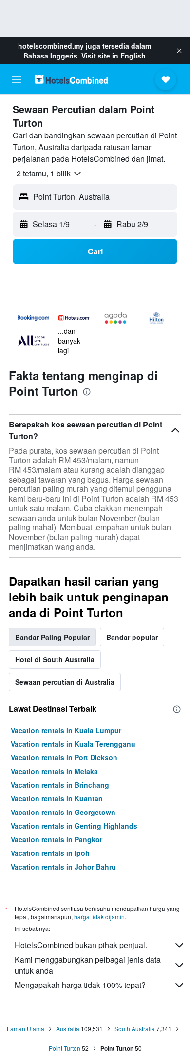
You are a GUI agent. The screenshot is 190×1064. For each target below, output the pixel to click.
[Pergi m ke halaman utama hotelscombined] (71, 79)
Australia (67, 1029)
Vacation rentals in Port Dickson (64, 757)
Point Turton (64, 1048)
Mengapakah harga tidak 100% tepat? (80, 984)
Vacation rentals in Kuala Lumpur (66, 730)
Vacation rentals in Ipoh (50, 853)
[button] (179, 50)
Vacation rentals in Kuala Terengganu (73, 744)
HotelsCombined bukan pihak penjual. (81, 944)
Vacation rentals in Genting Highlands (74, 826)
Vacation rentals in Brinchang (60, 785)
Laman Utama (25, 1029)
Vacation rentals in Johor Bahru (63, 866)
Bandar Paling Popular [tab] (52, 637)
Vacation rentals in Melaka (54, 771)
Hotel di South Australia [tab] (55, 659)
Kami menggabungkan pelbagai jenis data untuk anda (88, 965)
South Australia (134, 1029)
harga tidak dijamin (99, 916)
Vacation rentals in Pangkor (56, 839)
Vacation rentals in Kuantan (57, 798)
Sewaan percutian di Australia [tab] (64, 682)
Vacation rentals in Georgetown (63, 812)
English (133, 55)
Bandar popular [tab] (132, 637)
